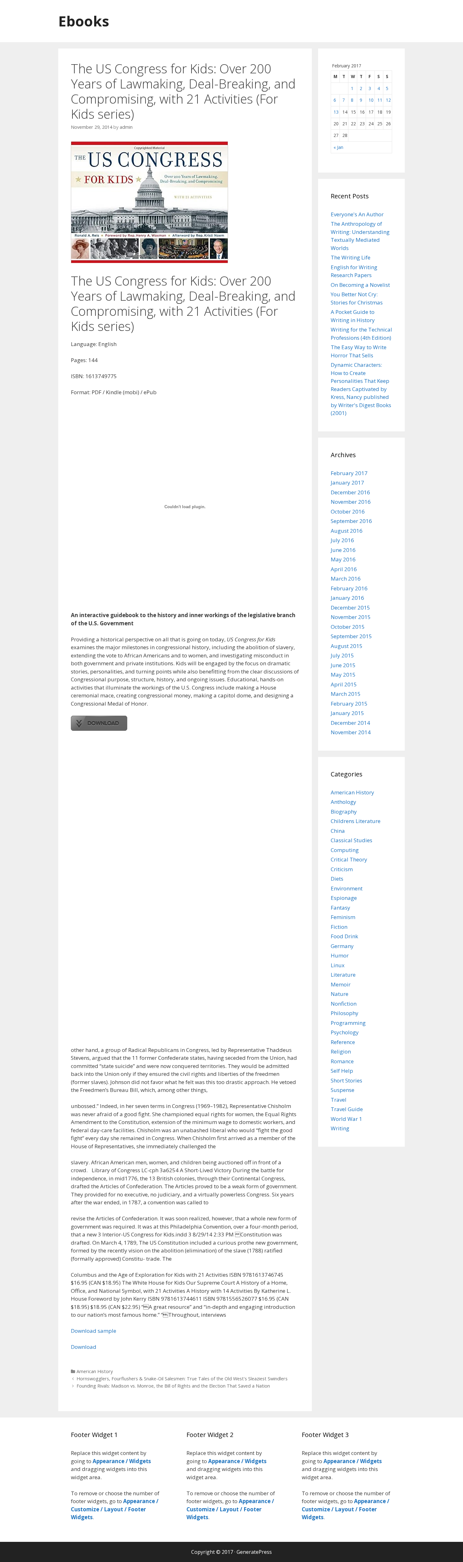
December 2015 (350, 607)
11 (379, 100)
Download (83, 1346)
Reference (343, 1042)
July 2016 (342, 540)
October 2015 (348, 626)
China (338, 830)
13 (336, 112)
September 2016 (351, 521)
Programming (348, 1022)
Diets (337, 878)
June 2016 (343, 550)
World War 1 (346, 1118)
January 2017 (347, 482)
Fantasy (340, 907)
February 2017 (349, 473)
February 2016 (349, 588)
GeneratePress (254, 1551)
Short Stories (346, 1080)
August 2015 (347, 646)
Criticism (342, 869)
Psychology (345, 1032)
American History (95, 1371)
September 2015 (351, 636)
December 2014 (350, 722)
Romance (342, 1061)
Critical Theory (349, 859)
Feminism (343, 917)
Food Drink (344, 936)
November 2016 (351, 501)
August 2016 (347, 530)
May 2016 (343, 559)
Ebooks (83, 21)
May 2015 (343, 674)
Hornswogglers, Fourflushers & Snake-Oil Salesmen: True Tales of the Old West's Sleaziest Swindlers (182, 1379)
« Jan (338, 147)
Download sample (93, 1330)
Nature (339, 993)
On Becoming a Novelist (360, 284)
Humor (340, 955)
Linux (338, 965)
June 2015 (343, 665)
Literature (343, 974)
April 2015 (344, 684)
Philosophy (344, 1013)
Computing (345, 850)
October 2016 (348, 511)
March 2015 (346, 693)
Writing (340, 1128)
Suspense (342, 1089)
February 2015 (349, 703)
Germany (342, 946)
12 (388, 100)
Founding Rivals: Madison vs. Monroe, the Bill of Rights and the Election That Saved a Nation (173, 1386)
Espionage (344, 897)
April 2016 (344, 569)
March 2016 (346, 578)
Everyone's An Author (357, 214)
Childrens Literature (355, 821)
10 (371, 100)
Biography (344, 811)
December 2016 (350, 492)
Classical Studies (351, 840)
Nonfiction (344, 1003)
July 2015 (342, 655)
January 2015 (347, 713)
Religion (341, 1051)
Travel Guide (347, 1109)
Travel (338, 1099)
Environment (347, 888)
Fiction (339, 926)
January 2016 (347, 597)
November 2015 (351, 617)
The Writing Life (350, 257)
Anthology (343, 801)
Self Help (342, 1070)
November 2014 (351, 732)
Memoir (341, 984)
